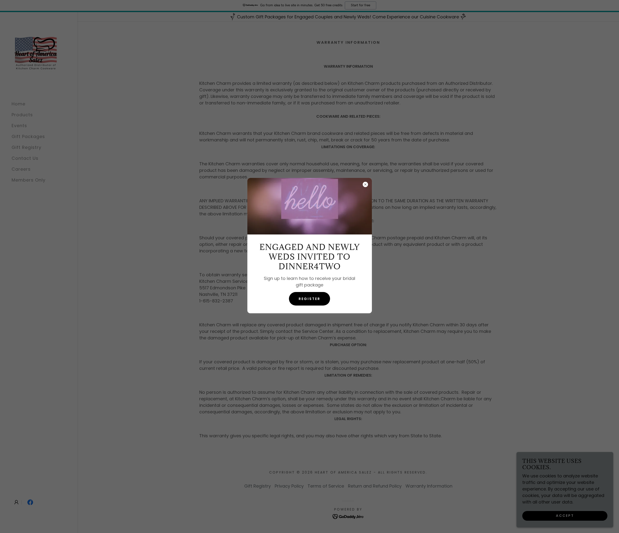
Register (309, 298)
